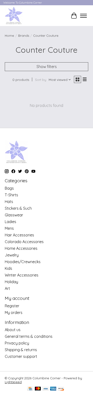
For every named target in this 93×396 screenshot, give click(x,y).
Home (9, 35)
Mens (9, 228)
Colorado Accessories (24, 241)
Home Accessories (21, 248)
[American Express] (53, 389)
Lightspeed (13, 382)
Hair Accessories (19, 235)
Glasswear (14, 215)
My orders (13, 312)
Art (7, 288)
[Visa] (45, 389)
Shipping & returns (21, 349)
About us (13, 329)
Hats (9, 201)
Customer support (21, 356)
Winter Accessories (21, 275)
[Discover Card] (61, 389)
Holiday (11, 281)
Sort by (40, 80)
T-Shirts (11, 195)
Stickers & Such (18, 208)
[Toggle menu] (83, 16)
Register (12, 305)
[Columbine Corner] (14, 16)
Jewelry (12, 255)
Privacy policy (17, 343)
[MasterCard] (38, 389)
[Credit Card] (30, 389)
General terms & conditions (28, 336)
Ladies (10, 221)
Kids (8, 268)
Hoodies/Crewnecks (23, 261)
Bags (9, 188)
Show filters (46, 66)
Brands (23, 35)
